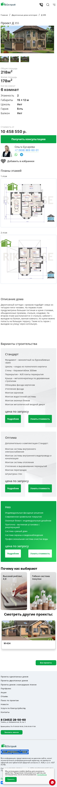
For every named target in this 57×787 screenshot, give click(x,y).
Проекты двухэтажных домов (14, 680)
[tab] (4, 59)
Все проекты (46, 662)
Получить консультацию (28, 139)
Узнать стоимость (40, 419)
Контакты (5, 712)
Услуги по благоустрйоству (13, 708)
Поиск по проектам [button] (10, 700)
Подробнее (13, 419)
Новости (4, 704)
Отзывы (4, 696)
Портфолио (6, 688)
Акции (3, 692)
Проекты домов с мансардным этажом (19, 684)
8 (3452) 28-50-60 (41, 4)
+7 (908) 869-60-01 (27, 150)
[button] (47, 5)
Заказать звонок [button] (11, 732)
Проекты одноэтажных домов (14, 676)
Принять (10, 779)
